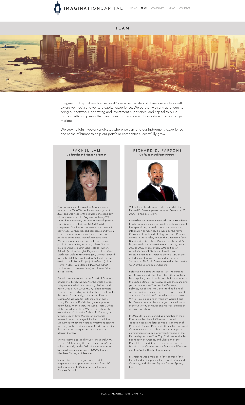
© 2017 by (105, 394)
